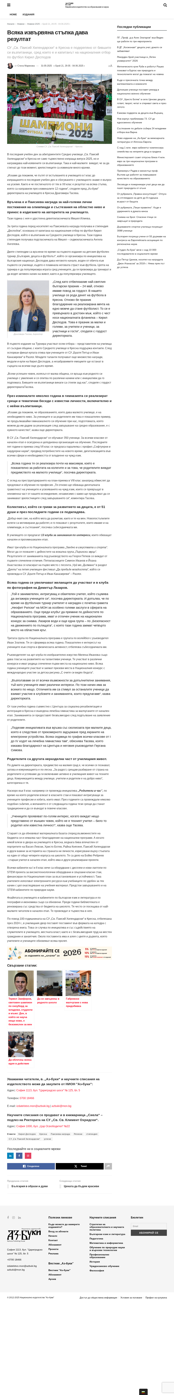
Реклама (53, 1253)
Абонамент (55, 1244)
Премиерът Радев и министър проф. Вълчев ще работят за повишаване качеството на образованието (137, 174)
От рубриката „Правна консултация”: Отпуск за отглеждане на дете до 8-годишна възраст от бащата (141, 198)
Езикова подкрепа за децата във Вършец (140, 113)
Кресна (43, 1134)
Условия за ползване (131, 1297)
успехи (47, 1139)
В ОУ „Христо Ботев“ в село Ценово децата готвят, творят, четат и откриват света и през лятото (141, 103)
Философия (97, 1270)
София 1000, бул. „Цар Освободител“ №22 (43, 1126)
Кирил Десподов (27, 1134)
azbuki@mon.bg (61, 1106)
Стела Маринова (26, 65)
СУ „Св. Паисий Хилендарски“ (24, 1139)
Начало (10, 24)
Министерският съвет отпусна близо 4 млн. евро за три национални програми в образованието (141, 161)
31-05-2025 (46, 65)
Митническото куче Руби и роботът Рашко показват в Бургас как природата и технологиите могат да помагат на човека (140, 70)
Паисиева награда (60, 1134)
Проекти (53, 1249)
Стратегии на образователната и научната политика (107, 1227)
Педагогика (96, 1238)
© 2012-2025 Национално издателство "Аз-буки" (30, 1297)
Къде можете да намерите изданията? (64, 1225)
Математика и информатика (106, 1243)
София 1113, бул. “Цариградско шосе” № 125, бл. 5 (48, 1090)
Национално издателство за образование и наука (87, 7)
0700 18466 (27, 1098)
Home (13, 14)
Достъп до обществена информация (98, 1297)
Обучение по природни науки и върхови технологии (107, 1248)
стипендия (92, 1134)
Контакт (53, 1240)
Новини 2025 (33, 24)
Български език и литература (107, 1234)
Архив (52, 1279)
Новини (20, 24)
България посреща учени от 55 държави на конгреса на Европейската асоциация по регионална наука (141, 240)
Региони (78, 1134)
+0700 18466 (14, 1259)
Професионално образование (99, 1256)
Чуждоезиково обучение (104, 1266)
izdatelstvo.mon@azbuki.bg (33, 1106)
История (95, 1261)
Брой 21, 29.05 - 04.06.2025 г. (56, 24)
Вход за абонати (58, 1231)
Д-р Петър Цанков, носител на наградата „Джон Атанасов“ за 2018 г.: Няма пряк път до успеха (140, 263)
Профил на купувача (156, 1297)
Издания (28, 14)
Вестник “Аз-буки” (59, 1270)
